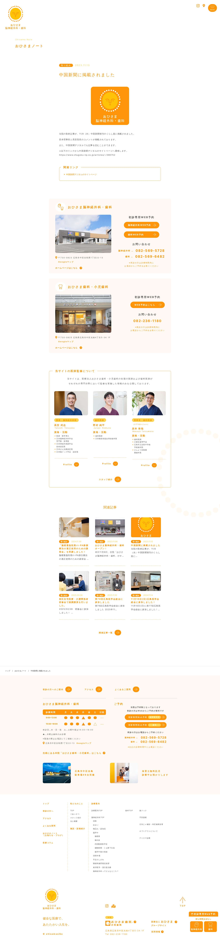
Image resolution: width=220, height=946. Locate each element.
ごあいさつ (74, 814)
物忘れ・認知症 (99, 829)
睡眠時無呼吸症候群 (101, 863)
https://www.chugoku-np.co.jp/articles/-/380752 (87, 155)
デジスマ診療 (144, 838)
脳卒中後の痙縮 (101, 852)
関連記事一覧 (106, 632)
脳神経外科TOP (97, 817)
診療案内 (95, 803)
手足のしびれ (98, 860)
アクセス (89, 689)
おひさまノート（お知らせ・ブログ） (53, 834)
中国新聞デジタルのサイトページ (81, 174)
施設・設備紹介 (77, 828)
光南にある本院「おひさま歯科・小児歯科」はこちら (72, 753)
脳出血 (97, 840)
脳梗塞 (97, 836)
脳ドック (143, 810)
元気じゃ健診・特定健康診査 (151, 824)
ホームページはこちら (66, 268)
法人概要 (74, 821)
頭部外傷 (96, 856)
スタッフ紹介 (106, 479)
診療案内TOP (97, 810)
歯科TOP (129, 810)
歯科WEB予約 (136, 234)
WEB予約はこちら (144, 305)
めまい (96, 825)
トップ (7, 671)
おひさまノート (20, 671)
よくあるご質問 (123, 689)
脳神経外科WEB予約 (139, 225)
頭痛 (95, 821)
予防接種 (143, 817)
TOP (72, 810)
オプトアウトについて (148, 831)
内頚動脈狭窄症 (101, 844)
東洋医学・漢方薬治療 (102, 867)
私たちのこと (76, 803)
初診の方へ (48, 811)
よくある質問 (49, 826)
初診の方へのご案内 (53, 689)
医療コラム (48, 843)
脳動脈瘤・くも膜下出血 (105, 848)
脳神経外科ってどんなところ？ (106, 871)
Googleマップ (66, 262)
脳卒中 (96, 833)
